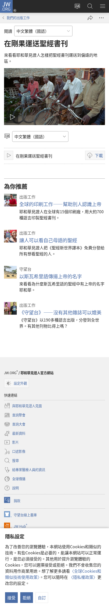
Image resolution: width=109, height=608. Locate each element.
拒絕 (27, 598)
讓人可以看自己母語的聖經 (48, 240)
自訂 (42, 598)
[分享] (90, 18)
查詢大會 (14, 424)
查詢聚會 (14, 415)
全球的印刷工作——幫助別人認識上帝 (60, 204)
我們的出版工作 (18, 17)
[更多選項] (101, 18)
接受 (11, 598)
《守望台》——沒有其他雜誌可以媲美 (60, 312)
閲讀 (8, 31)
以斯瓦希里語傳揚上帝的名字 (50, 276)
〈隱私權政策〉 (83, 577)
